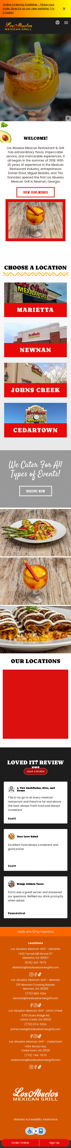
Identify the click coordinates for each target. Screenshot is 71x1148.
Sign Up (54, 1143)
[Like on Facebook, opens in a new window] (35, 975)
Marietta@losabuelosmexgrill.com (35, 967)
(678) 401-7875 (35, 963)
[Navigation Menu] (66, 23)
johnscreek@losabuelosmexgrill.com (35, 1029)
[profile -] (57, 22)
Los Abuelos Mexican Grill (35, 1094)
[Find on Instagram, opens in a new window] (31, 975)
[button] (35, 532)
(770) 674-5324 (35, 1024)
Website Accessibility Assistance (36, 1119)
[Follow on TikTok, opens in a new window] (40, 975)
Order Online (20, 1143)
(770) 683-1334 (35, 994)
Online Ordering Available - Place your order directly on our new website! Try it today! (28, 9)
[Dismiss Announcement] (64, 8)
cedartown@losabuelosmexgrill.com (35, 1060)
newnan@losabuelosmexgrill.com (35, 998)
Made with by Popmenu (28, 931)
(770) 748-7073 (35, 1055)
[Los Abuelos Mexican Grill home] (18, 26)
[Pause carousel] (68, 118)
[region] (35, 704)
